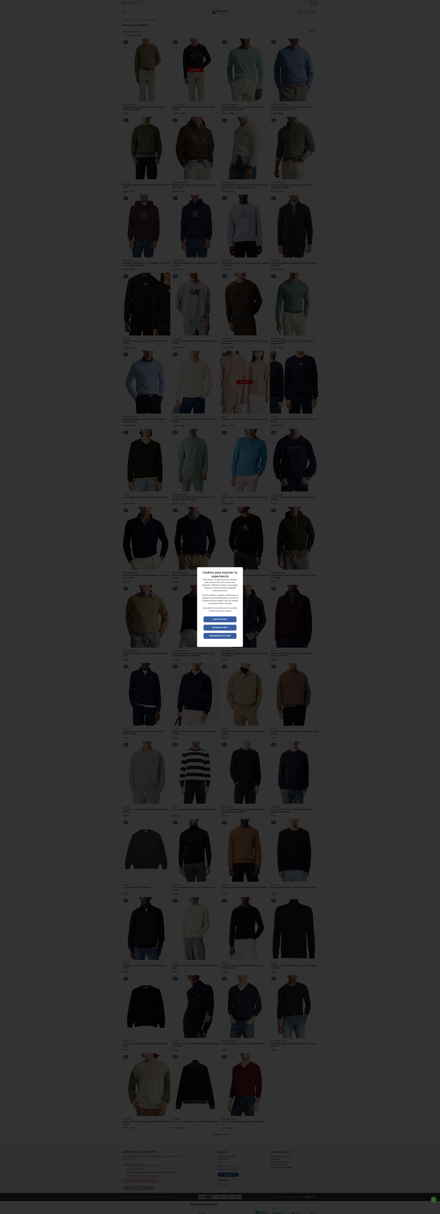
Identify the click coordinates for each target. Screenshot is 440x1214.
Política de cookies (223, 611)
